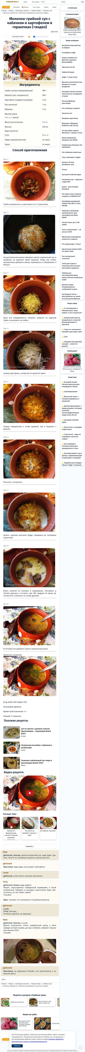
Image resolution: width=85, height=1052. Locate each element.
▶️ (29, 37)
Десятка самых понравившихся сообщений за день (69, 287)
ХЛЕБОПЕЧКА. (12, 2)
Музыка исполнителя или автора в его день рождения (72, 84)
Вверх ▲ (75, 1051)
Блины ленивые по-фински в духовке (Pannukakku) (70, 60)
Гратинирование (70, 392)
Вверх (3, 979)
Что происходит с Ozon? (71, 244)
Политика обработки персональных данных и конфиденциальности (43, 1051)
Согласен (17, 1046)
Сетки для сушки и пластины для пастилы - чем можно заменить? (71, 266)
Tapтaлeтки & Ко (68, 67)
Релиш (64, 170)
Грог (66, 337)
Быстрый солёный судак (71, 175)
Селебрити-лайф (68, 53)
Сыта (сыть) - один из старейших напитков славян (71, 436)
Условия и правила (18, 1051)
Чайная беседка (68, 72)
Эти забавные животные (71, 152)
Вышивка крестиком (70, 118)
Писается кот (67, 113)
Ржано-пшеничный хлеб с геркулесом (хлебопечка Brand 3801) (72, 32)
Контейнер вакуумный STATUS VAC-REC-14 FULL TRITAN (71, 203)
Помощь (9, 1051)
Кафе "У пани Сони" (70, 77)
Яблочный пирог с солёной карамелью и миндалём (70, 399)
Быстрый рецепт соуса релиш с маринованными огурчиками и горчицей (72, 455)
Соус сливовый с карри (71, 157)
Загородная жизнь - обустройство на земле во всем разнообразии (71, 296)
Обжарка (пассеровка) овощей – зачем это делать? (72, 344)
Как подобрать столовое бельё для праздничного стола (70, 446)
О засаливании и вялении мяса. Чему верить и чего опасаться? (72, 310)
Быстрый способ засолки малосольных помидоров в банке (72, 94)
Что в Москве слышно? (71, 108)
